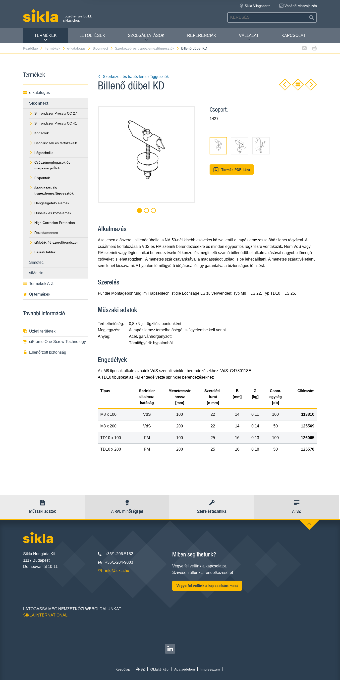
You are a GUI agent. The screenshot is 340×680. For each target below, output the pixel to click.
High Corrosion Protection (54, 223)
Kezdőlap (30, 48)
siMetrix (36, 273)
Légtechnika (44, 153)
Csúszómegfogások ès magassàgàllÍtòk (52, 165)
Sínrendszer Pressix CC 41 (55, 123)
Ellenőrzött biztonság (47, 352)
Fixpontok (42, 178)
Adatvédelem (184, 669)
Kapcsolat (294, 35)
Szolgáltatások (146, 35)
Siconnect (100, 48)
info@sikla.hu (117, 570)
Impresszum (210, 669)
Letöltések (92, 35)
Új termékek (39, 294)
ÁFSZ (140, 669)
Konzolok (41, 133)
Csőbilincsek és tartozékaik (55, 143)
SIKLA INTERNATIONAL (45, 615)
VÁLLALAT (249, 35)
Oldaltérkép (159, 669)
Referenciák (201, 35)
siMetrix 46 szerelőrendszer (56, 242)
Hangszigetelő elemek (51, 203)
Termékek (45, 35)
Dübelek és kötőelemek (52, 213)
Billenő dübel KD (194, 48)
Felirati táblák (45, 252)
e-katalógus (76, 48)
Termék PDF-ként (235, 170)
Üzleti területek (42, 331)
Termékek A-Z (41, 283)
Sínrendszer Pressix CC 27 (55, 113)
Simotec (36, 262)
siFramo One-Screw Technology (57, 342)
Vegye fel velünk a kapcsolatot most (207, 586)
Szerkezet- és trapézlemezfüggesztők (144, 48)
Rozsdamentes (46, 233)
